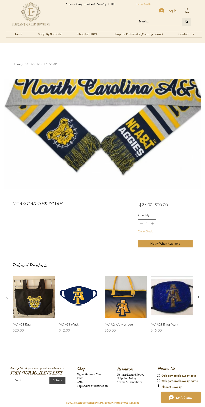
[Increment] (153, 223)
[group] (103, 307)
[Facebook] (109, 4)
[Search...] (186, 22)
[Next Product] (198, 297)
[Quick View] (34, 297)
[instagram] (159, 375)
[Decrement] (141, 223)
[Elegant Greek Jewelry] (159, 386)
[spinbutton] (147, 223)
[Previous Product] (7, 297)
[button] (187, 10)
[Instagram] (113, 4)
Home (16, 64)
